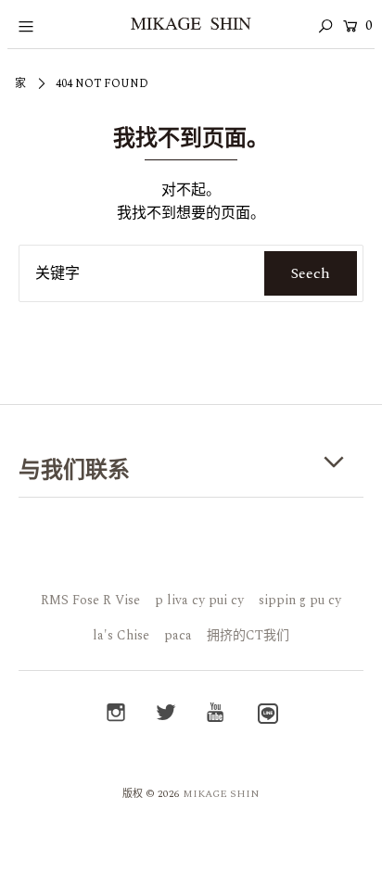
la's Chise (121, 635)
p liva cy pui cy (199, 600)
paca (178, 635)
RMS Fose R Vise (90, 600)
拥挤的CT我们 (248, 635)
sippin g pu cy (300, 600)
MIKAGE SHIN (221, 794)
